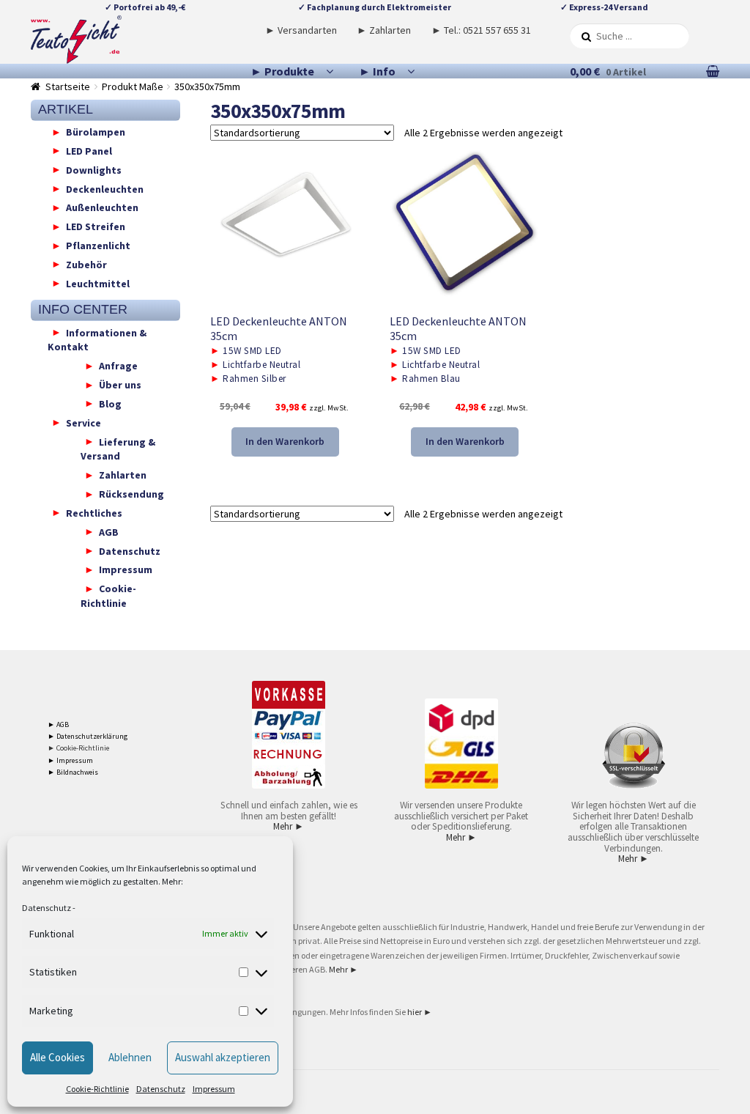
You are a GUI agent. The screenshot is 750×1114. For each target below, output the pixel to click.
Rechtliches (94, 512)
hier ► (419, 1011)
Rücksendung (131, 494)
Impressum (214, 1088)
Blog (110, 403)
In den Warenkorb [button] (284, 441)
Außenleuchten (102, 207)
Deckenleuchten (105, 188)
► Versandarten (301, 30)
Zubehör (86, 263)
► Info (377, 71)
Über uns (120, 384)
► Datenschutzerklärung (87, 736)
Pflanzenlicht (98, 245)
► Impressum (70, 760)
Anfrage (118, 365)
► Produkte (282, 71)
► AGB (58, 724)
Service (83, 422)
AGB (109, 531)
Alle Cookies (57, 1057)
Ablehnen (130, 1057)
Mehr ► (288, 826)
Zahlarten (122, 475)
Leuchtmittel (98, 282)
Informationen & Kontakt (97, 339)
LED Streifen (95, 226)
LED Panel (89, 150)
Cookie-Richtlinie (97, 1088)
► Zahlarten (384, 30)
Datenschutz (46, 907)
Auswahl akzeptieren (222, 1057)
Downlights (94, 169)
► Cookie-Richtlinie (78, 748)
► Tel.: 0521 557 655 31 (481, 30)
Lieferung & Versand (118, 448)
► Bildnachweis (73, 772)
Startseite (67, 86)
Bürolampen (95, 132)
